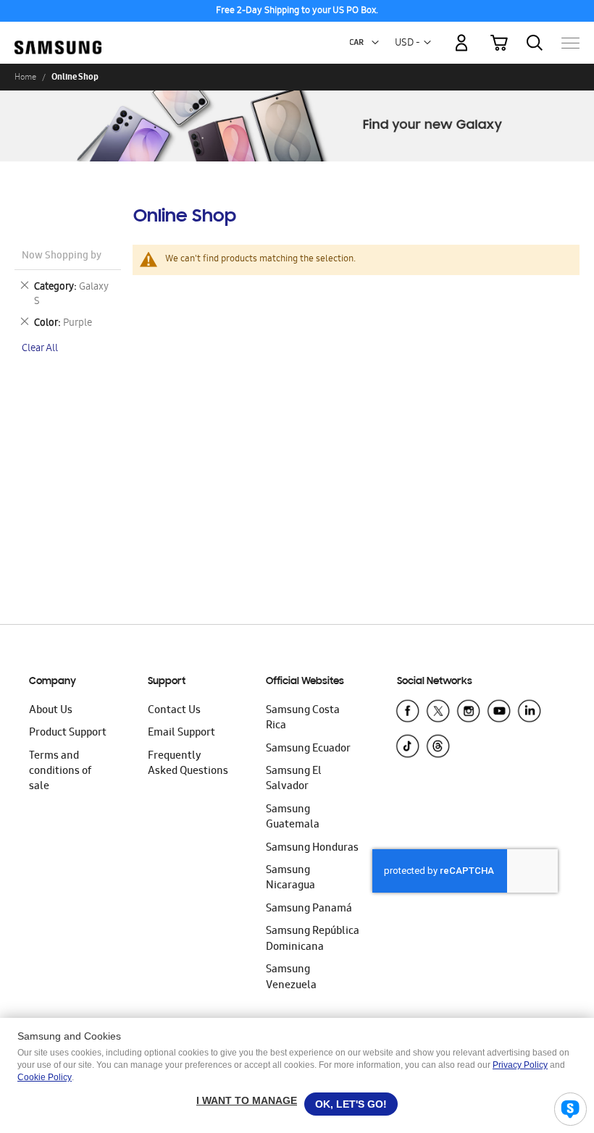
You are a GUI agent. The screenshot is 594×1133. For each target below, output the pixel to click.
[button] (375, 43)
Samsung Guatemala (292, 817)
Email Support (181, 733)
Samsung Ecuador (308, 749)
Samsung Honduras (312, 848)
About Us (50, 711)
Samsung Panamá (309, 909)
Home (25, 77)
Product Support (67, 733)
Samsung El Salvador (294, 779)
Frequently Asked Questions (188, 764)
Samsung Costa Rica (303, 718)
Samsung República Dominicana (312, 939)
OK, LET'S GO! (351, 1104)
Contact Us (174, 711)
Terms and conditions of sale (60, 772)
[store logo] (57, 36)
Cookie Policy (44, 1077)
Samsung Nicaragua (290, 878)
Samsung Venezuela (291, 977)
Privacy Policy (520, 1065)
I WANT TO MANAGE (246, 1100)
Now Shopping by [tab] (61, 256)
